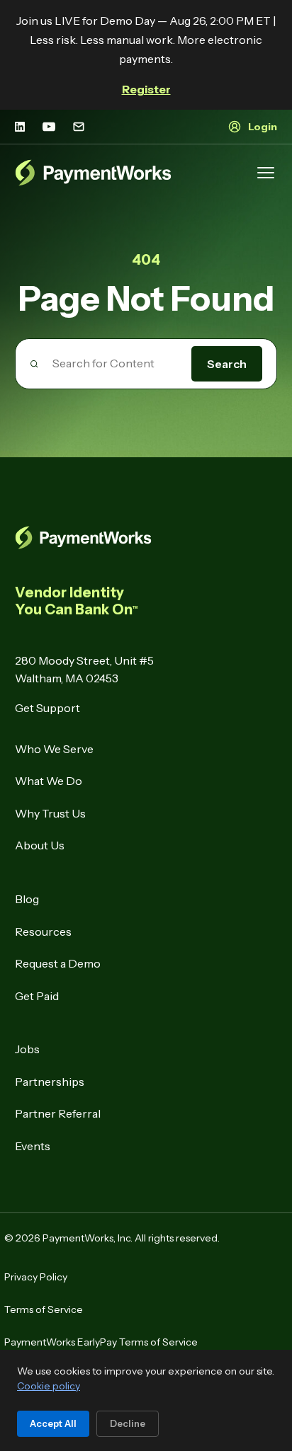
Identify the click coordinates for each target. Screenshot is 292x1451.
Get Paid (37, 996)
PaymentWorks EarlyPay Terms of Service (101, 1342)
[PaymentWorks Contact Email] (78, 126)
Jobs (27, 1049)
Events (32, 1146)
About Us (39, 845)
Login (262, 126)
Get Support (47, 708)
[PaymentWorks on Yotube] (49, 126)
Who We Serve (54, 749)
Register (146, 89)
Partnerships (49, 1081)
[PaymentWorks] (93, 173)
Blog (27, 899)
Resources (43, 931)
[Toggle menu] (265, 172)
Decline (127, 1423)
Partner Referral (58, 1113)
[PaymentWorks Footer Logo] (146, 537)
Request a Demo (58, 963)
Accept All (53, 1423)
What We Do (48, 781)
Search (227, 364)
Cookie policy (48, 1386)
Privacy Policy (35, 1277)
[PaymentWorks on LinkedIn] (20, 127)
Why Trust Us (50, 813)
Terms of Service (43, 1309)
